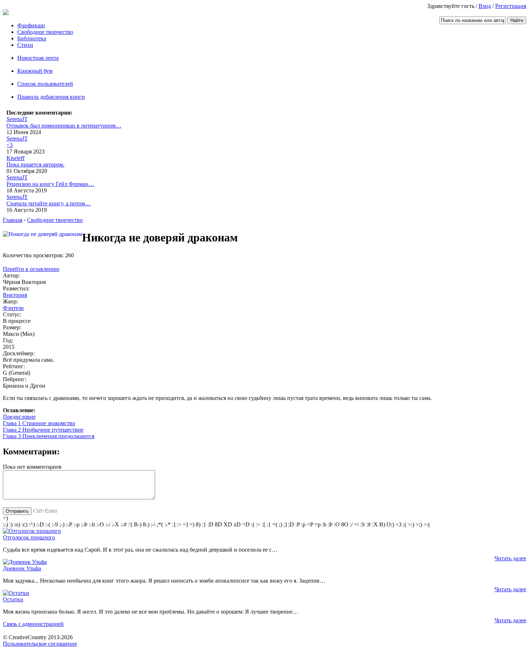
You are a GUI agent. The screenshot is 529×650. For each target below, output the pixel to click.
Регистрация (510, 6)
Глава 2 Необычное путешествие (43, 430)
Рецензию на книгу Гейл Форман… (50, 184)
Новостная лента (38, 58)
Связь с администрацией (33, 624)
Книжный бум (35, 71)
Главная (12, 220)
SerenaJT (17, 119)
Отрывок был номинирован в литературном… (63, 126)
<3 (9, 145)
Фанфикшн (31, 25)
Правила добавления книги (51, 97)
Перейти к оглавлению (31, 269)
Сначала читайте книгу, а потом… (48, 203)
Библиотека (31, 38)
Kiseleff (15, 158)
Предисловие (19, 417)
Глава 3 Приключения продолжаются (48, 436)
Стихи (25, 45)
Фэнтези (13, 308)
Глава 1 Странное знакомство (39, 423)
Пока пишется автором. (35, 164)
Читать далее (510, 558)
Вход (485, 6)
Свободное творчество (45, 32)
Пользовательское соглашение (40, 644)
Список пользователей (45, 84)
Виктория (15, 295)
